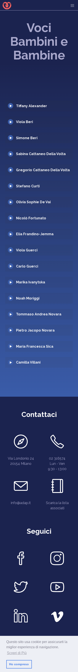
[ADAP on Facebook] (20, 559)
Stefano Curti (28, 186)
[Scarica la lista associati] (57, 487)
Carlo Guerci (27, 266)
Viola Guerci (26, 250)
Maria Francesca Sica (34, 346)
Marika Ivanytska (30, 282)
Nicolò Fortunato (31, 218)
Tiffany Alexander (31, 106)
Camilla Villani (28, 362)
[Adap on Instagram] (57, 559)
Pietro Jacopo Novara (35, 330)
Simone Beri (26, 138)
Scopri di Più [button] (17, 653)
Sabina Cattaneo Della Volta (41, 154)
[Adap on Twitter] (20, 588)
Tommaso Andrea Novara (38, 314)
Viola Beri (24, 122)
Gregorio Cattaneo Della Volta (43, 170)
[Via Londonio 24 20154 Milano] (20, 442)
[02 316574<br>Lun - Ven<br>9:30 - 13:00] (57, 442)
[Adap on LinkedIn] (20, 617)
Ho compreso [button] (19, 664)
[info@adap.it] (20, 487)
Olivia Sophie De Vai (33, 202)
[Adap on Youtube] (57, 588)
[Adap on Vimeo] (57, 617)
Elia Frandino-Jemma (35, 234)
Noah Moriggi (27, 298)
